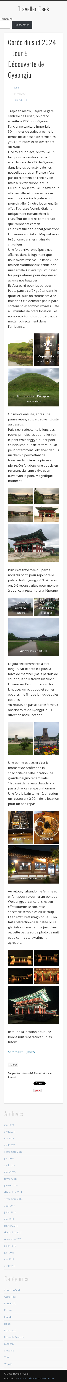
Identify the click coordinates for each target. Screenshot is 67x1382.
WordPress (48, 1378)
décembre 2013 (13, 1232)
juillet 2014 (10, 1212)
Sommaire (16, 1051)
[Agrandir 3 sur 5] (28, 511)
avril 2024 (9, 1131)
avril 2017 (9, 1145)
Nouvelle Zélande (14, 1337)
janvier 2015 (10, 1185)
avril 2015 (9, 1165)
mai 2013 (9, 1259)
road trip (9, 1343)
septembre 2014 (13, 1199)
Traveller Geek (33, 8)
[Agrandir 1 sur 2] (28, 727)
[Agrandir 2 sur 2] (54, 727)
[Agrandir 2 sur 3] (54, 338)
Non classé (10, 1330)
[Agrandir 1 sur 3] (28, 338)
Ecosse (8, 1310)
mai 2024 (9, 1125)
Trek (6, 1357)
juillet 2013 (10, 1246)
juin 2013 (9, 1252)
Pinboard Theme (27, 1378)
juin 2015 (9, 1158)
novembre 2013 (13, 1239)
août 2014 (9, 1205)
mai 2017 (9, 1138)
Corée (14, 1064)
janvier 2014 (10, 1225)
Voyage (8, 1364)
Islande (8, 1317)
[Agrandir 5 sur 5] (54, 529)
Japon (7, 1323)
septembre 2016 (13, 1151)
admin (17, 87)
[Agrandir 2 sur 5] (54, 493)
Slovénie (9, 1350)
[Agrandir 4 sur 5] (54, 511)
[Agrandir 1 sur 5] (28, 493)
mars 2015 (9, 1172)
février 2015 (10, 1178)
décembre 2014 (13, 1192)
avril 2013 (9, 1266)
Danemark (10, 1303)
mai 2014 (9, 1219)
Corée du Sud (21, 100)
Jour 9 (30, 1051)
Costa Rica (10, 1296)
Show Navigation (54, 33)
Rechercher (6, 18)
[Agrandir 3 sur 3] (54, 373)
